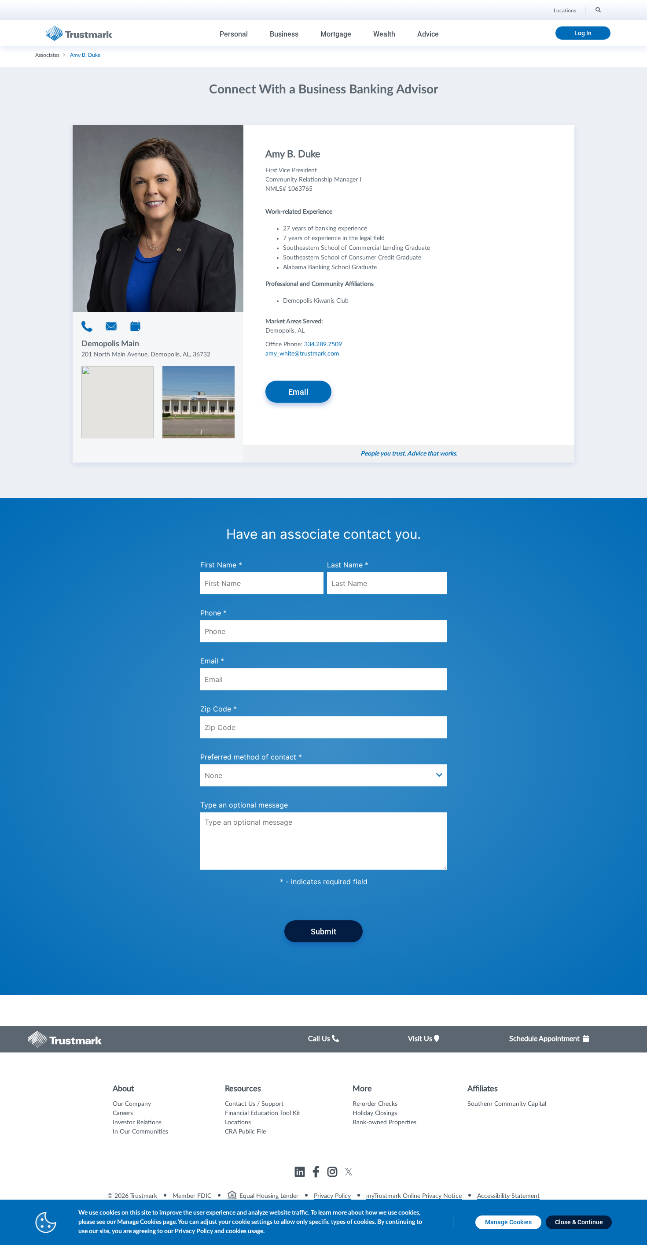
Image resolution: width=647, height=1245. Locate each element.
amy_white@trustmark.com (302, 354)
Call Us (320, 1038)
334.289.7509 (323, 344)
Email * (212, 660)
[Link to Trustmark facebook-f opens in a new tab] (317, 1173)
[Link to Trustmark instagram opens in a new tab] (333, 1173)
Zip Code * (218, 708)
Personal (234, 34)
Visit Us (421, 1038)
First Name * (221, 564)
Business (284, 34)
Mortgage (335, 34)
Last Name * (347, 564)
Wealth (384, 34)
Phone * (213, 612)
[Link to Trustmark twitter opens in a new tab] (349, 1171)
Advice (428, 34)
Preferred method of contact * (251, 756)
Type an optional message (244, 804)
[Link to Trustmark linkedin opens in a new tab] (301, 1173)
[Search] (597, 9)
